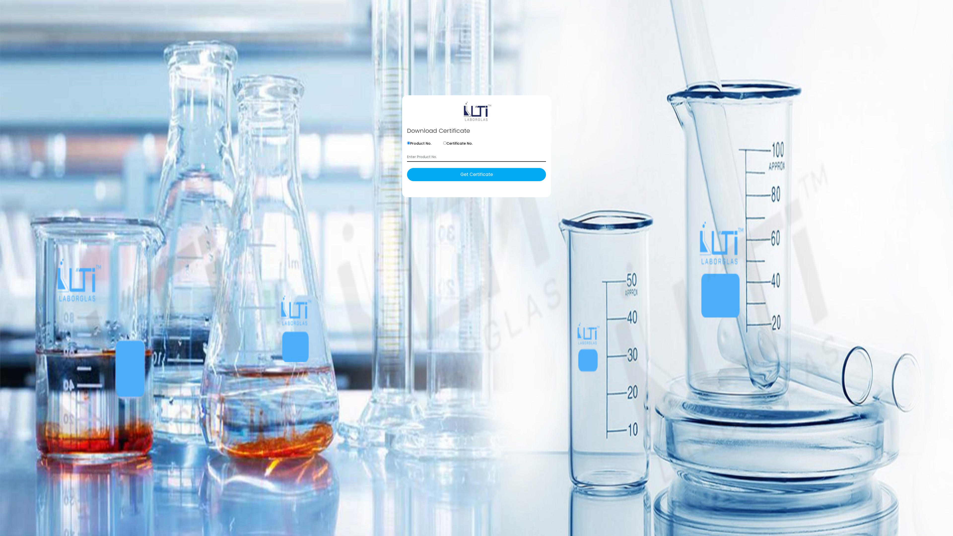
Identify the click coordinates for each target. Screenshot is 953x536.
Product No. (420, 143)
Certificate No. (459, 143)
